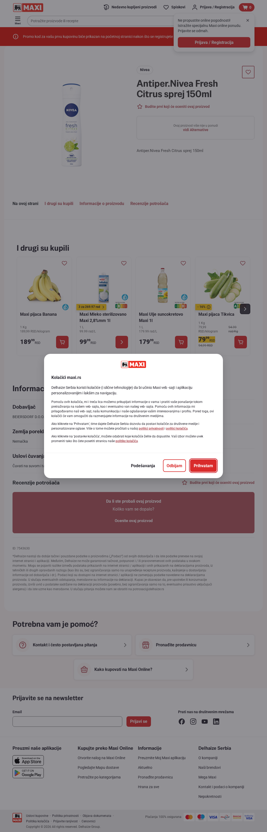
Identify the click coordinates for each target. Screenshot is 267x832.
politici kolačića (176, 428)
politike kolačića (127, 441)
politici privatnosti (151, 428)
